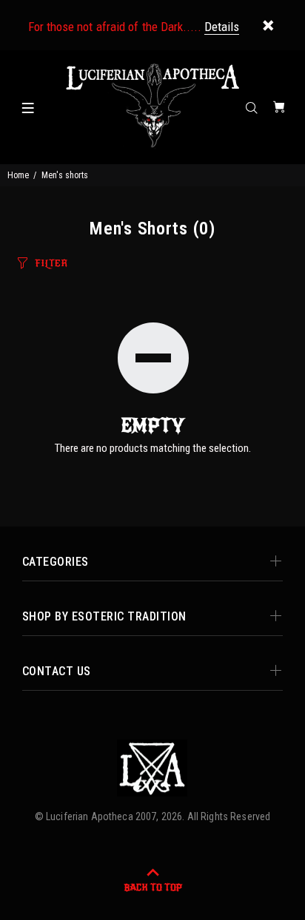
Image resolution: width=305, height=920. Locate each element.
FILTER (51, 263)
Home (18, 175)
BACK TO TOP (153, 887)
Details (221, 26)
